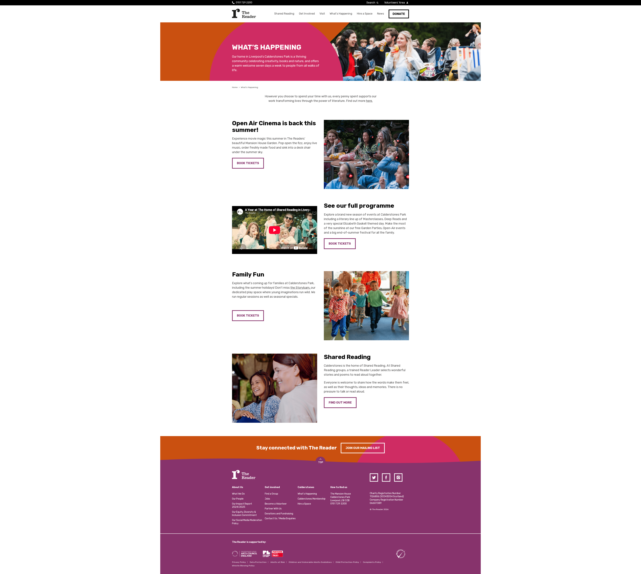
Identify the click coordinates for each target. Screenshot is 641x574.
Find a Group (271, 493)
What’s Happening (341, 13)
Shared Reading (284, 13)
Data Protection (258, 562)
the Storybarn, (300, 288)
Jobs (267, 498)
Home (235, 87)
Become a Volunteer (276, 503)
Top (320, 462)
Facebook (386, 477)
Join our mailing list (363, 448)
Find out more (340, 402)
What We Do (238, 493)
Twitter (374, 477)
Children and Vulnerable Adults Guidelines (310, 562)
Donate (399, 14)
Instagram (398, 477)
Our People (238, 498)
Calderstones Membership (312, 498)
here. (369, 101)
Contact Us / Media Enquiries (280, 518)
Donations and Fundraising (279, 513)
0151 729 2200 (244, 2)
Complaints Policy (372, 562)
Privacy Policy (239, 562)
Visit (322, 13)
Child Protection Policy (347, 562)
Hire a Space (364, 13)
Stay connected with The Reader (296, 448)
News (380, 13)
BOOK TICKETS (248, 163)
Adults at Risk (277, 562)
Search (370, 2)
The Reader (244, 13)
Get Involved (307, 13)
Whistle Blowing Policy (243, 565)
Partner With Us (273, 508)
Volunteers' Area (394, 2)
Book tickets (248, 315)
